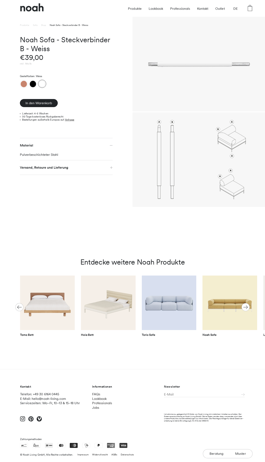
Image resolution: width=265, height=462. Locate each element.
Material (26, 145)
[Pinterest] (31, 420)
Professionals (180, 9)
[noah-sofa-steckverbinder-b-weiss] (42, 84)
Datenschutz (127, 454)
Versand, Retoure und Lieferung (44, 167)
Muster (240, 454)
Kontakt (202, 9)
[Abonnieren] (243, 395)
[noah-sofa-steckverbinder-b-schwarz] (33, 84)
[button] (246, 307)
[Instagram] (22, 420)
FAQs (96, 394)
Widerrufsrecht (100, 454)
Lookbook (156, 9)
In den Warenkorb (38, 103)
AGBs (114, 454)
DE (235, 9)
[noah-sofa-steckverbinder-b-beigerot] (24, 84)
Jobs (95, 408)
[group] (47, 308)
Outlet (220, 9)
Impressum (83, 454)
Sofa (35, 25)
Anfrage (69, 119)
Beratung (217, 454)
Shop (43, 25)
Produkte (135, 9)
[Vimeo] (39, 420)
